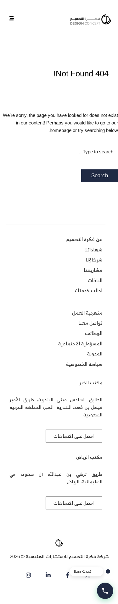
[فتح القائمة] (11, 18)
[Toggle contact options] (105, 591)
